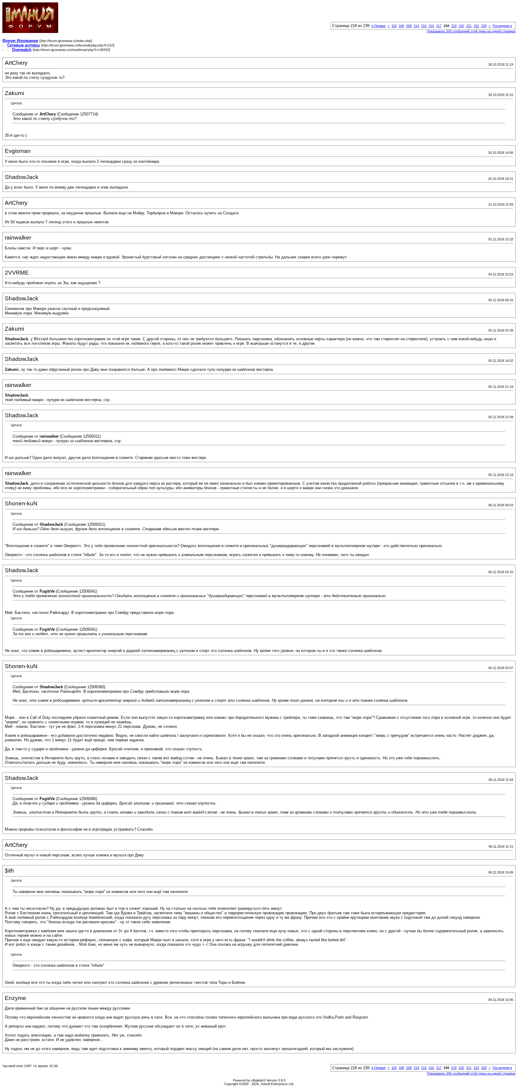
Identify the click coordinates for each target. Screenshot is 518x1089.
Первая (378, 26)
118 (394, 26)
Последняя (502, 26)
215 (424, 26)
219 (454, 26)
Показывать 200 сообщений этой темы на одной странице (471, 31)
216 (431, 26)
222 (476, 26)
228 (484, 26)
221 (469, 26)
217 (439, 26)
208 (409, 26)
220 (461, 26)
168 (401, 26)
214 (416, 26)
